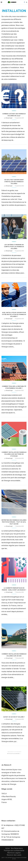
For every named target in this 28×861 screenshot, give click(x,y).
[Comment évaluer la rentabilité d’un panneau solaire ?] (14, 368)
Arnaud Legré (9, 118)
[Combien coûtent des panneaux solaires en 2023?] (14, 95)
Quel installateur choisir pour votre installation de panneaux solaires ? (14, 314)
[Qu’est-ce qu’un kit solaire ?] (14, 698)
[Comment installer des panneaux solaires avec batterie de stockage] (14, 434)
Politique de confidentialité (14, 850)
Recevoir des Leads (14, 855)
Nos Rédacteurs (17, 848)
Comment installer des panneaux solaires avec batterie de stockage (14, 454)
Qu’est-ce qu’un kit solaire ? (14, 717)
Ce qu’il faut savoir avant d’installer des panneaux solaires (14, 181)
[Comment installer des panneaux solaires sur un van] (14, 636)
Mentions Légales (14, 853)
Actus (7, 848)
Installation (14, 110)
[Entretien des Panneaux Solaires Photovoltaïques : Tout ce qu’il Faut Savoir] (14, 502)
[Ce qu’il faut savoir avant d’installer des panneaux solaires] (14, 161)
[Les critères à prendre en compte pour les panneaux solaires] (14, 226)
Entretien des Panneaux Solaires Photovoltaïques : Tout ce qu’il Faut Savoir (14, 522)
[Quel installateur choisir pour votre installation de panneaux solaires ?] (14, 294)
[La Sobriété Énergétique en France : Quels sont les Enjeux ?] (14, 570)
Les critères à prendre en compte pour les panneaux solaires (14, 246)
